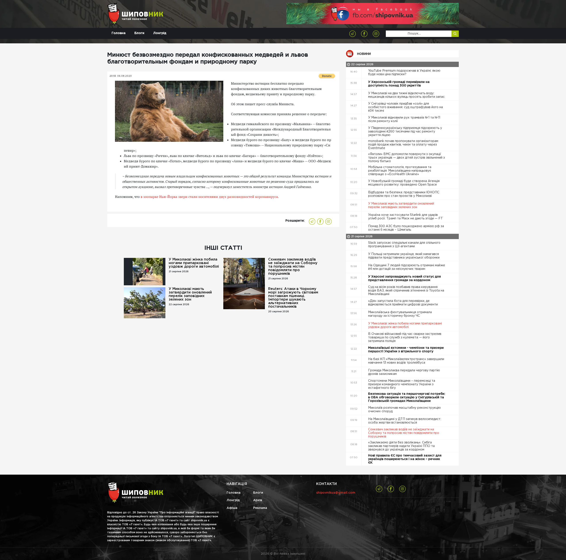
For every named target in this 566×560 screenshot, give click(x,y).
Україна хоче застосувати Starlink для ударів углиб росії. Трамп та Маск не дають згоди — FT (406, 217)
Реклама (260, 508)
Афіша (232, 508)
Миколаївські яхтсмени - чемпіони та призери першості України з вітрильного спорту (406, 350)
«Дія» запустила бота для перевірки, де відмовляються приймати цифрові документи (403, 303)
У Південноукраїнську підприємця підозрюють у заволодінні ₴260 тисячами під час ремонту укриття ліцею (405, 131)
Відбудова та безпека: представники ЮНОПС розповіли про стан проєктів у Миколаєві (403, 194)
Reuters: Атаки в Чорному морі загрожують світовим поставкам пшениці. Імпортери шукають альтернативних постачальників (293, 297)
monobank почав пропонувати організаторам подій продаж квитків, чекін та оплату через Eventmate (403, 145)
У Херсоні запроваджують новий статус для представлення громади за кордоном (404, 278)
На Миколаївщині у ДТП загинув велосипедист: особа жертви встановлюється (404, 421)
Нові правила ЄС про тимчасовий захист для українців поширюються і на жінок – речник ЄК (405, 459)
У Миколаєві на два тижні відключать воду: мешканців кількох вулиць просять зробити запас (407, 95)
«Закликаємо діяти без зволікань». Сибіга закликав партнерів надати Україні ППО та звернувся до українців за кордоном (401, 446)
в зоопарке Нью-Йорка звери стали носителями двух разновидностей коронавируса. (210, 196)
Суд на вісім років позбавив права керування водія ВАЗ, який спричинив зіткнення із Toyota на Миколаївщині (406, 290)
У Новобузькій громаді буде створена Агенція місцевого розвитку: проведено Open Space (404, 183)
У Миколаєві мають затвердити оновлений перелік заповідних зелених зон (190, 294)
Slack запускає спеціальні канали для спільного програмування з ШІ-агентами (404, 245)
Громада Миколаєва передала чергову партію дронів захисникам (404, 372)
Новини (364, 54)
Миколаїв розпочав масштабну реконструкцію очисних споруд (404, 410)
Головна (119, 33)
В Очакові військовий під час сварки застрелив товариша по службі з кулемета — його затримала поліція (404, 337)
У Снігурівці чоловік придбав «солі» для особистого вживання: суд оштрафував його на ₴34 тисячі (405, 107)
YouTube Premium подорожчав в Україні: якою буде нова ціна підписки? (404, 72)
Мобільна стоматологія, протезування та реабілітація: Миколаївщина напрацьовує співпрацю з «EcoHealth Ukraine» (399, 171)
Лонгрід (159, 33)
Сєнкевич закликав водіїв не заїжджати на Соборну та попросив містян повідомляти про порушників (292, 266)
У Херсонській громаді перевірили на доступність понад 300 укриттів (399, 84)
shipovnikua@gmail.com (335, 492)
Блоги (139, 33)
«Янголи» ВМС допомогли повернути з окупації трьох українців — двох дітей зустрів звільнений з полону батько (406, 158)
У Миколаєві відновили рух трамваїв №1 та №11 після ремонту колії (404, 119)
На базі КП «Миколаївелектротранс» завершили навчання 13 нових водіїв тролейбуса (406, 361)
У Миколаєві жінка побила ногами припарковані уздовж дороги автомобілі (194, 263)
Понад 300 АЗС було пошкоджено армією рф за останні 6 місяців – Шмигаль (406, 228)
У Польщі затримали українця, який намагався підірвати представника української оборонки (404, 256)
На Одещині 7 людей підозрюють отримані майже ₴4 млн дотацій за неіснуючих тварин (406, 267)
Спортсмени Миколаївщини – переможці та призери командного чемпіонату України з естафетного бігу (401, 384)
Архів (257, 500)
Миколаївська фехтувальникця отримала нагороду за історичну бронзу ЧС (400, 314)
